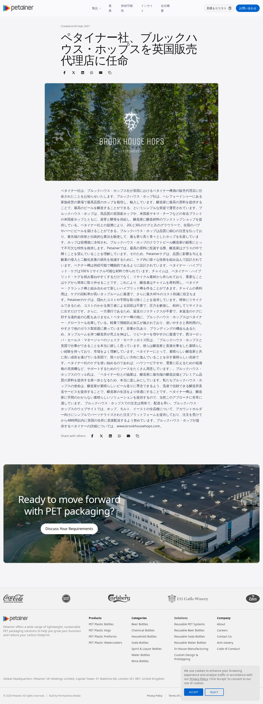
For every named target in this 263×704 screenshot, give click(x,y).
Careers (222, 630)
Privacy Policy (154, 695)
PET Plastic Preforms (103, 636)
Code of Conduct (228, 649)
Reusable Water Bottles (190, 643)
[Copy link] (109, 72)
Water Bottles (141, 655)
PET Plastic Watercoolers (105, 643)
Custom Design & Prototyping (186, 657)
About (221, 624)
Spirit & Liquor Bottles (147, 649)
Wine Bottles (140, 661)
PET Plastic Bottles (101, 624)
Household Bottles (144, 636)
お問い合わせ (247, 8)
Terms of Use (176, 695)
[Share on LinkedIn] (82, 72)
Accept (193, 692)
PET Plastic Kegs (100, 630)
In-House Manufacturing (191, 649)
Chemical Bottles (143, 630)
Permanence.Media (69, 695)
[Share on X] (73, 72)
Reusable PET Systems (189, 624)
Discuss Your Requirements (69, 528)
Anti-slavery (225, 643)
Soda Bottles (140, 643)
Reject (214, 692)
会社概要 (165, 8)
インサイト (147, 8)
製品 (95, 8)
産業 (110, 8)
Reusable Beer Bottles (189, 630)
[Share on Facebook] (64, 72)
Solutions (181, 618)
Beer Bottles (140, 624)
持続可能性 (127, 8)
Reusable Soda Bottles (189, 636)
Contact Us (224, 636)
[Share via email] (100, 72)
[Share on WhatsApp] (91, 72)
